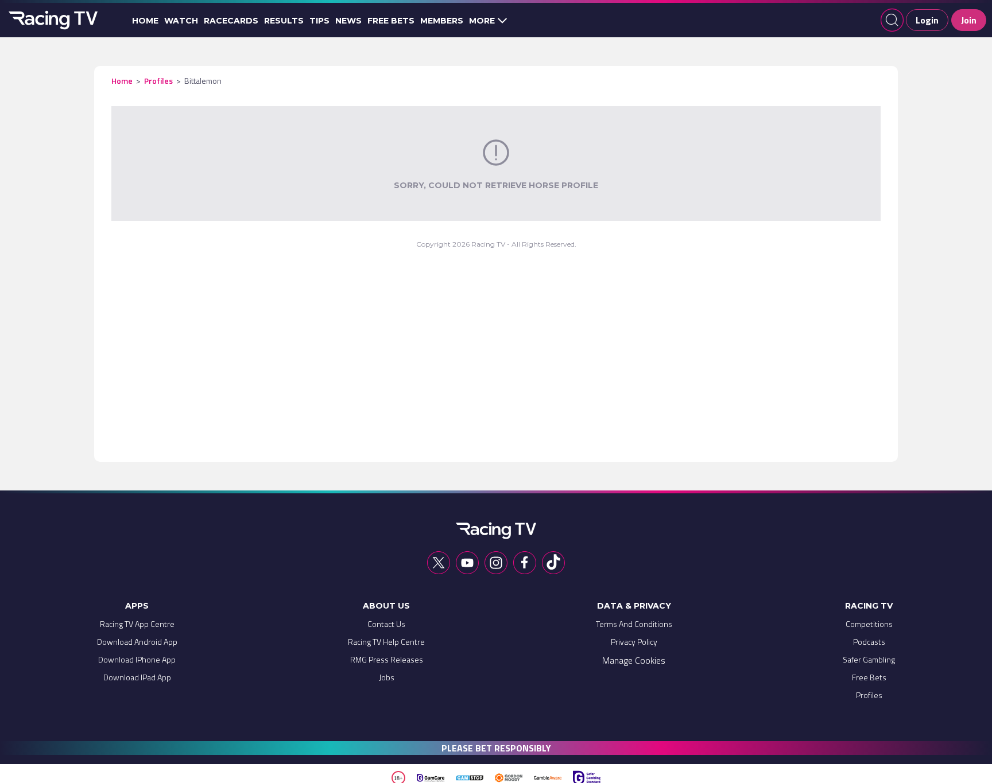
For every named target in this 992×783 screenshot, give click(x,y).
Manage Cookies (633, 660)
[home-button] (52, 20)
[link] (137, 627)
